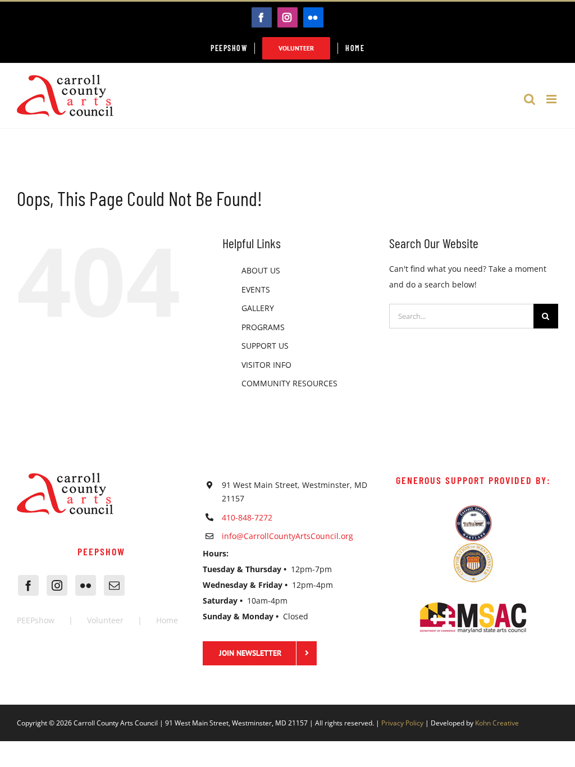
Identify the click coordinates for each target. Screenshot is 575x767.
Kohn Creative (497, 723)
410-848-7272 (247, 517)
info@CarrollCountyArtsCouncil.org (287, 536)
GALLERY (257, 308)
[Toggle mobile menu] (552, 99)
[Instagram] (57, 585)
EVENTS (255, 289)
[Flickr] (85, 585)
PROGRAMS (263, 327)
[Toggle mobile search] (529, 99)
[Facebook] (28, 585)
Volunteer (105, 620)
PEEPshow (35, 620)
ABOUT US (260, 270)
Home (167, 620)
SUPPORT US (265, 345)
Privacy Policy (402, 723)
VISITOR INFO (266, 364)
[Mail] (114, 585)
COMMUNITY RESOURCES (289, 383)
